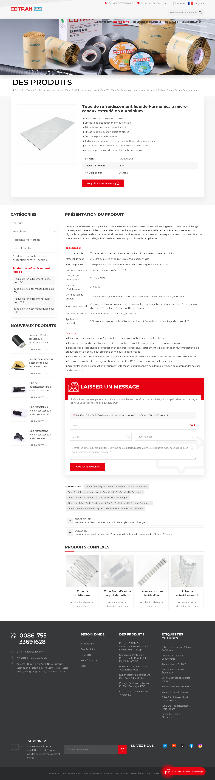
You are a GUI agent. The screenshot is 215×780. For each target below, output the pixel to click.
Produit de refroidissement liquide (45, 90)
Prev (59, 584)
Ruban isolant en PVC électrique (174, 671)
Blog (83, 665)
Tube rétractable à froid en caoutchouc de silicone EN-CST (40, 411)
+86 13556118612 (38, 657)
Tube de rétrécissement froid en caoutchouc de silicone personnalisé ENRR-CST (40, 387)
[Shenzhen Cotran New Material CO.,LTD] (26, 9)
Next (209, 584)
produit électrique (24, 248)
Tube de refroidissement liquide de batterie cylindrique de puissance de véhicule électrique (82, 593)
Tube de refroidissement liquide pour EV (34, 290)
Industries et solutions (147, 22)
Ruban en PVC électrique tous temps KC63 (133, 668)
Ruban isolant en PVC (174, 664)
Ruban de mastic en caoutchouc (173, 657)
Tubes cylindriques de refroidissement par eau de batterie (116, 486)
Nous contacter (191, 22)
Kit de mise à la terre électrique (174, 716)
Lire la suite (36, 349)
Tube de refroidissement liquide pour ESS (34, 310)
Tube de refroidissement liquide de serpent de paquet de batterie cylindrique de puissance (187, 593)
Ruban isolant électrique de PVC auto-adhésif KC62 (134, 676)
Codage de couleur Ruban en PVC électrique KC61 (134, 685)
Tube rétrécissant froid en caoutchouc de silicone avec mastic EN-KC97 (40, 434)
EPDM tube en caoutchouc (177, 686)
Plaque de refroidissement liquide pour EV (32, 281)
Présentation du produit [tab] (94, 215)
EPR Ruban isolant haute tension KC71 (133, 693)
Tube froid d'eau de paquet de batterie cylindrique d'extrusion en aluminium (117, 593)
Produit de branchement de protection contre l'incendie (30, 258)
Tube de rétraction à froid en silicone (177, 649)
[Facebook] (191, 745)
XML (128, 773)
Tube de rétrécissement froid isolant (176, 707)
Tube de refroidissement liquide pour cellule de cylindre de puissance (105, 492)
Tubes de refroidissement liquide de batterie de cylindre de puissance (105, 508)
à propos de (102, 22)
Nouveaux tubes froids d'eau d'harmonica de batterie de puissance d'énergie (152, 593)
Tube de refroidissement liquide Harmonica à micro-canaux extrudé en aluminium (128, 415)
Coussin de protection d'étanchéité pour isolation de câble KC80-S (41, 363)
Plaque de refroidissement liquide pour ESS (32, 300)
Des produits (121, 22)
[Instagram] (200, 745)
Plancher (119, 773)
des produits (87, 649)
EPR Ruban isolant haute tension (176, 679)
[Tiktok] (182, 745)
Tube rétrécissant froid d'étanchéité (175, 699)
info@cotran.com (158, 3)
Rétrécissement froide (26, 239)
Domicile (19, 90)
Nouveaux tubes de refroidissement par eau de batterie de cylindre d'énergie (109, 503)
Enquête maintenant (101, 183)
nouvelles (171, 22)
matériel (18, 223)
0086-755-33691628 (123, 3)
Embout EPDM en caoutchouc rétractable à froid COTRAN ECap (39, 339)
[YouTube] (173, 745)
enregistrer (20, 231)
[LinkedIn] (164, 745)
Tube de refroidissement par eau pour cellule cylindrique (97, 497)
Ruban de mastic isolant (175, 692)
